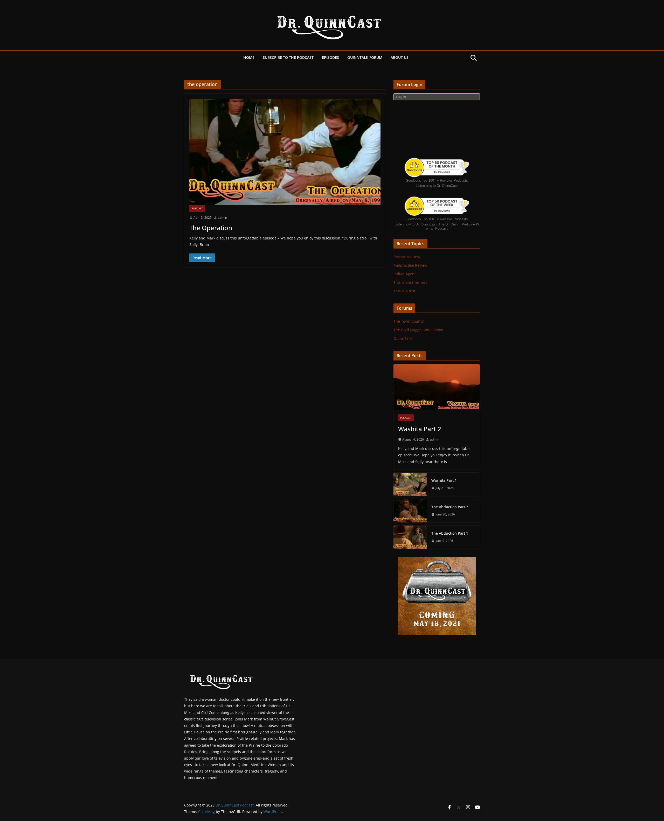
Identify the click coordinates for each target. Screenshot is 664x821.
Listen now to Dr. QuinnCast (437, 186)
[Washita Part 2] (436, 387)
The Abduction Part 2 (449, 506)
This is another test (410, 282)
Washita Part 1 (444, 480)
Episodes (330, 57)
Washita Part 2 (419, 428)
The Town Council (408, 321)
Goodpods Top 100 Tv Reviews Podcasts (437, 180)
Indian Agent (404, 273)
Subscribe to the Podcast (288, 57)
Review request (406, 256)
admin (222, 217)
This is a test (404, 290)
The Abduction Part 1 (449, 533)
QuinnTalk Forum (364, 57)
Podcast (197, 208)
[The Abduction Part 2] (410, 510)
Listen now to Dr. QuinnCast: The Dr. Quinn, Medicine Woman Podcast (437, 226)
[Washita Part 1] (410, 484)
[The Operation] (285, 152)
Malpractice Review (410, 265)
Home (248, 57)
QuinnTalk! (402, 338)
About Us (400, 57)
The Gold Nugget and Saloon (418, 329)
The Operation (210, 227)
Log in (401, 96)
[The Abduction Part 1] (410, 537)
